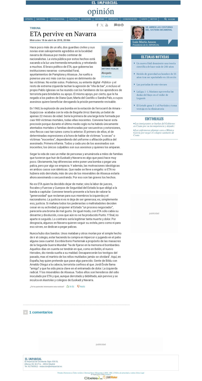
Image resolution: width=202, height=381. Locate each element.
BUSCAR (171, 19)
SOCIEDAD (99, 19)
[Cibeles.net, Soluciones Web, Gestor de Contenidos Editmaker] (93, 378)
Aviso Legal (140, 373)
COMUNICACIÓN (130, 19)
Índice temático (78, 373)
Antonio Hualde (110, 69)
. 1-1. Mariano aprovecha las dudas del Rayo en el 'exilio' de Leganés (155, 95)
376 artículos (106, 76)
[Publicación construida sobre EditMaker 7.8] (110, 378)
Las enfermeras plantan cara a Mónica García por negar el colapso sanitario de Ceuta (153, 132)
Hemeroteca (68, 373)
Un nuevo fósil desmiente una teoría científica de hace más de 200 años (156, 65)
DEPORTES (113, 19)
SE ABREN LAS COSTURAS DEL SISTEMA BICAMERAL (159, 28)
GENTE (144, 19)
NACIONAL (40, 19)
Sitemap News (89, 373)
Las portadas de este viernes (152, 84)
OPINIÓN (29, 19)
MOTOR (153, 19)
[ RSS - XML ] (108, 373)
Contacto (108, 374)
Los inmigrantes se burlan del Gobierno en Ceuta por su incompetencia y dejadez (154, 125)
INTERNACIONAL (57, 19)
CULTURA (73, 19)
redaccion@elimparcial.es (51, 366)
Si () (71, 287)
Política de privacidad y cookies (125, 373)
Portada (60, 373)
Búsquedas (99, 373)
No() (82, 287)
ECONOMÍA (86, 19)
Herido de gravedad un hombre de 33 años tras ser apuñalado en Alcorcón (156, 75)
